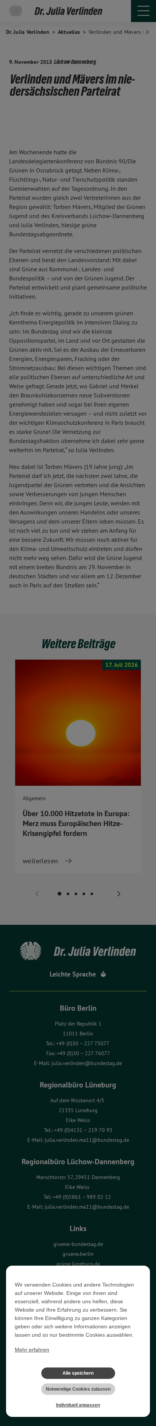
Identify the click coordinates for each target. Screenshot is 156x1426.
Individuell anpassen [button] (78, 1405)
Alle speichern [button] (78, 1373)
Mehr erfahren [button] (32, 1350)
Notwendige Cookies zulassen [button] (78, 1389)
